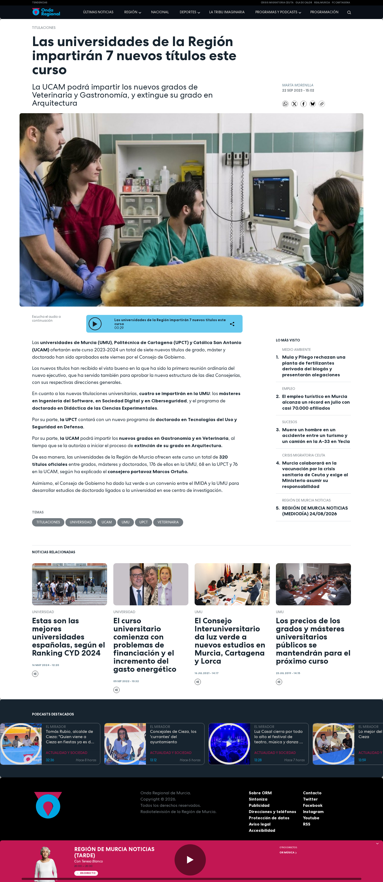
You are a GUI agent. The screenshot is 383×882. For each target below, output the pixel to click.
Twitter (310, 799)
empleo (288, 388)
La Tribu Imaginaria (227, 12)
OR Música (287, 852)
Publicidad (259, 805)
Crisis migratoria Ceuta (303, 455)
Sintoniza (258, 799)
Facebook (313, 805)
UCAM (107, 522)
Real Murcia (322, 2)
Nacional (160, 12)
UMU (125, 522)
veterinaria (168, 522)
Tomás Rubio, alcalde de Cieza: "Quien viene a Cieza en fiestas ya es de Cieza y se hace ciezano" (69, 737)
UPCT (143, 522)
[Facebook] (303, 103)
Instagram (313, 811)
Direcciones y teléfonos (272, 811)
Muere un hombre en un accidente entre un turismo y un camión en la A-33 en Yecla (316, 435)
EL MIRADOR (56, 727)
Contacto (312, 792)
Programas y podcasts (276, 12)
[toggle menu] (140, 12)
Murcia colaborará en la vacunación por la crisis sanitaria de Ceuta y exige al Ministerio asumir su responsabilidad (315, 474)
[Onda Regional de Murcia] (46, 12)
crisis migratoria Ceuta (277, 2)
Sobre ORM (260, 792)
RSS (306, 824)
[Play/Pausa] (190, 859)
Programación (324, 12)
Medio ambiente (296, 349)
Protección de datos (269, 817)
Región (130, 12)
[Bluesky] (313, 103)
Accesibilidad (262, 830)
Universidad (81, 522)
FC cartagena (341, 2)
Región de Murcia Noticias (306, 500)
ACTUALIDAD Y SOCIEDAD (66, 753)
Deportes (188, 12)
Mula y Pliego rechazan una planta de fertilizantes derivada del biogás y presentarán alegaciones (313, 366)
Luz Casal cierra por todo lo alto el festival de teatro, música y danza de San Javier (279, 737)
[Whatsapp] (285, 104)
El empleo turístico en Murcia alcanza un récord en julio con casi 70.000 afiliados (316, 402)
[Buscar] (347, 12)
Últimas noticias (98, 12)
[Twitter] (294, 103)
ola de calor (303, 2)
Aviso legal (259, 824)
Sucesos (289, 422)
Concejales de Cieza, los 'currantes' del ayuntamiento (173, 737)
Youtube (311, 817)
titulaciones (43, 28)
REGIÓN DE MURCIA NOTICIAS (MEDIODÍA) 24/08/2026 (315, 511)
